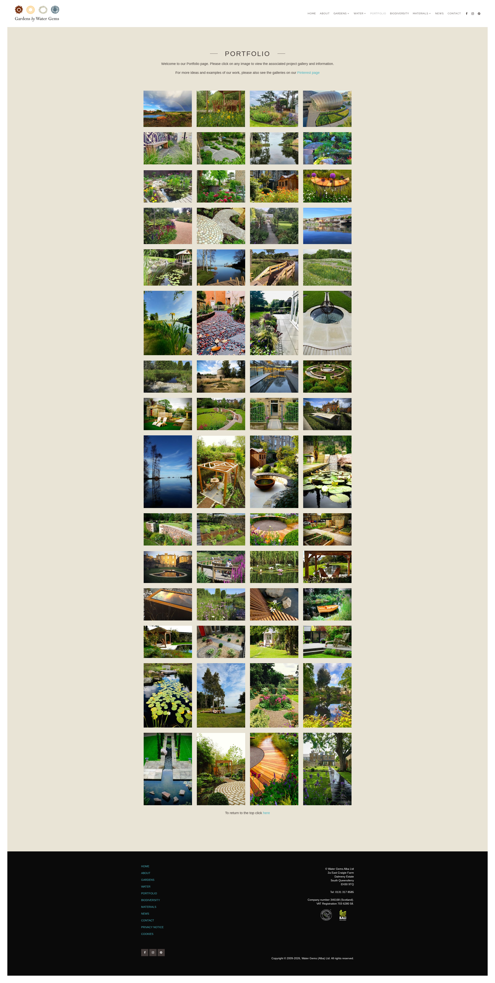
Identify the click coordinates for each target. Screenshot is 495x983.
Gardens (147, 879)
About (145, 873)
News (145, 913)
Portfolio (149, 893)
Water (145, 886)
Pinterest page (308, 73)
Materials (148, 906)
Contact (147, 920)
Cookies (147, 933)
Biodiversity (150, 900)
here (266, 813)
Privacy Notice (152, 927)
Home (145, 866)
